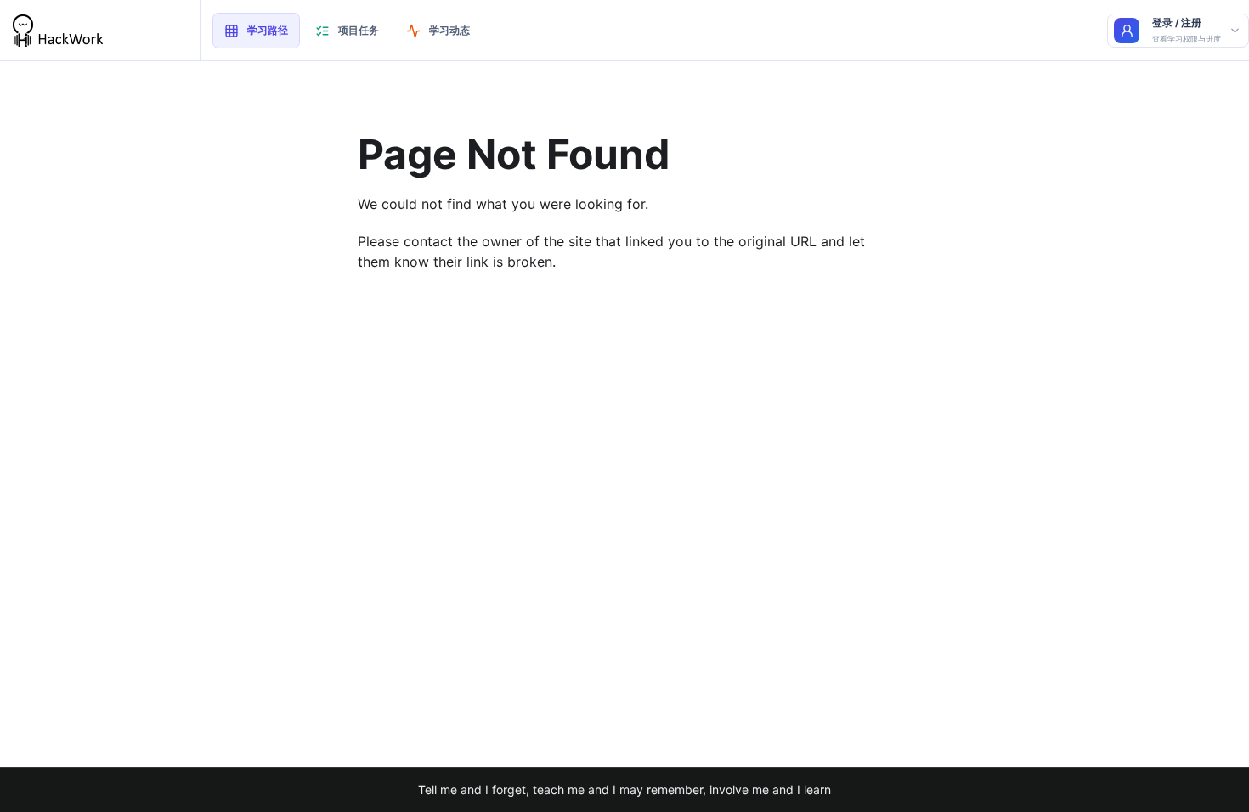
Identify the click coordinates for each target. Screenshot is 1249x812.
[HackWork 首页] (100, 30)
